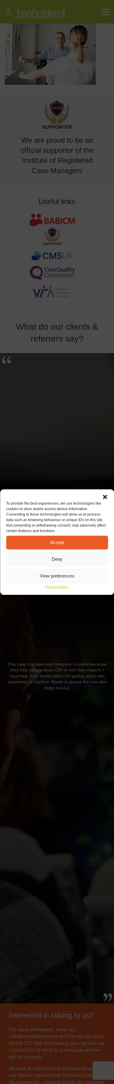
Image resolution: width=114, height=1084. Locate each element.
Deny (57, 559)
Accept (57, 542)
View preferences (57, 575)
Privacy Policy (57, 587)
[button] (105, 497)
